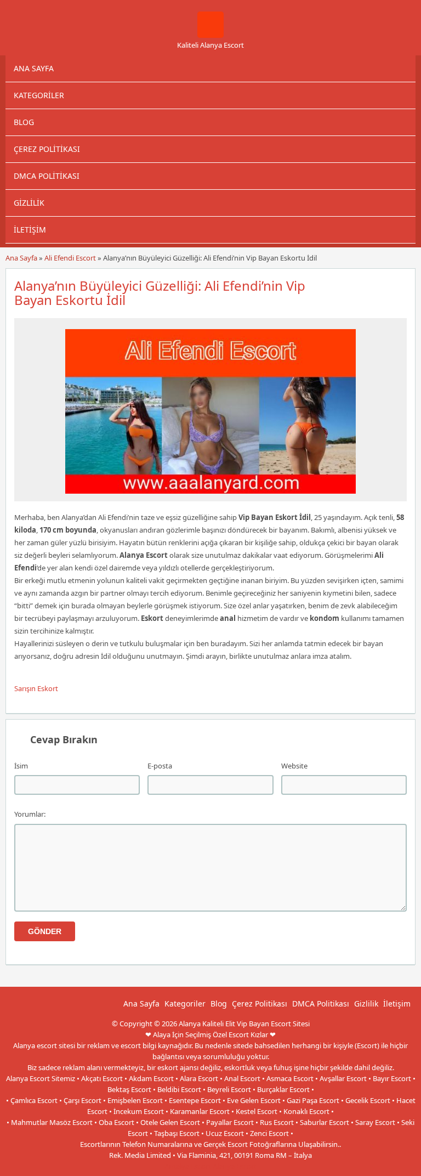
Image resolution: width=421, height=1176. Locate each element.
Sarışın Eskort (36, 688)
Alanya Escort (235, 1166)
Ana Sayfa (34, 68)
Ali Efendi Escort (70, 258)
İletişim (30, 229)
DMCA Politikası (46, 176)
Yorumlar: (29, 814)
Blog (24, 122)
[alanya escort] (210, 35)
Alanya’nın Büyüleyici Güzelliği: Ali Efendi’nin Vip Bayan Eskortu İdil (159, 292)
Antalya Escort (187, 1166)
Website (294, 766)
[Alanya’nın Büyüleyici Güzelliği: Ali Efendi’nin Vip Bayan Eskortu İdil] (210, 496)
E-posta (159, 766)
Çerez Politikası (47, 149)
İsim (21, 766)
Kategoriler (39, 95)
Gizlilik (29, 202)
